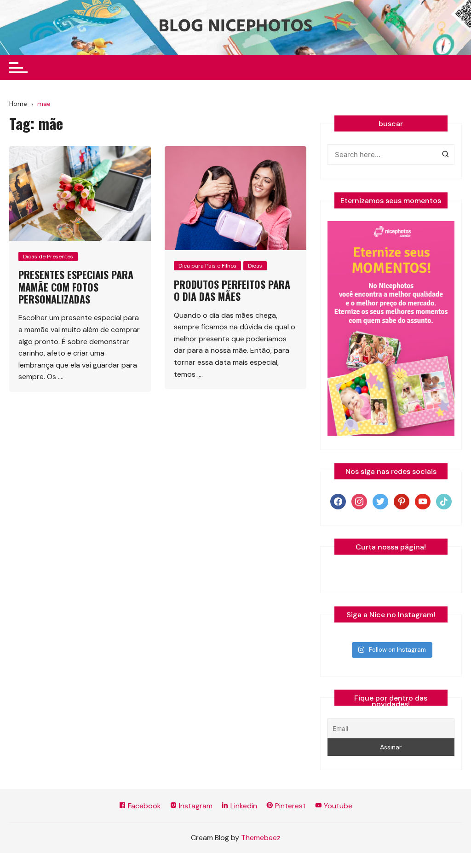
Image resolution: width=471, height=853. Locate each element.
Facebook (143, 806)
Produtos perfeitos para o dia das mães (232, 290)
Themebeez (261, 837)
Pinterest (289, 806)
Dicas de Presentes (48, 256)
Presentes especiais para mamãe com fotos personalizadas (75, 286)
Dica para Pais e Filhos (207, 265)
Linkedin (243, 806)
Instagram (195, 806)
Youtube (337, 806)
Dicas (255, 265)
